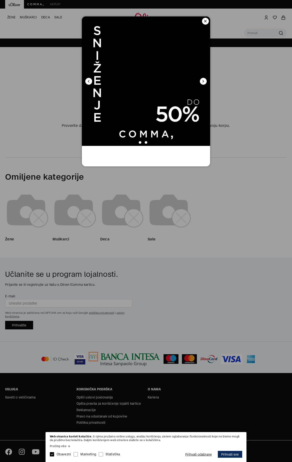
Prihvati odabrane (198, 454)
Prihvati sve (230, 454)
